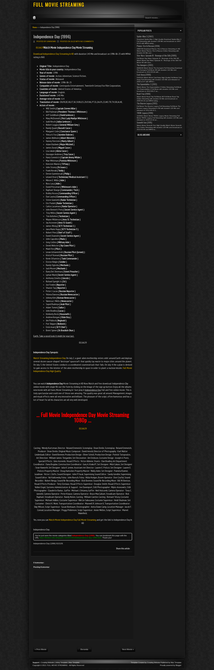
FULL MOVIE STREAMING (58, 4)
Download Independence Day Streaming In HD (53, 53)
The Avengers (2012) (145, 65)
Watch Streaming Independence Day (49, 358)
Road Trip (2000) (143, 93)
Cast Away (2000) (144, 74)
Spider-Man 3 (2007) (145, 36)
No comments (87, 41)
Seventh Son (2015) (144, 122)
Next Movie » (128, 649)
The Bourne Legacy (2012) (147, 103)
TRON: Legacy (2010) (145, 112)
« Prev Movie (40, 649)
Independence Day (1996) (52, 36)
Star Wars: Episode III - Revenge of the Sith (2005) (157, 55)
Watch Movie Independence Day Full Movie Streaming (72, 519)
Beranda (84, 649)
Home (35, 27)
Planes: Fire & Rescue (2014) (148, 46)
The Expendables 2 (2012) (147, 84)
